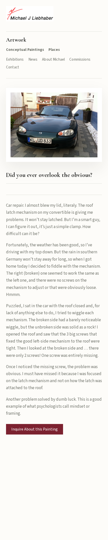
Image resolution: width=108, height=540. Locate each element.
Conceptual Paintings (25, 49)
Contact (12, 67)
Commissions (79, 59)
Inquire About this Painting (34, 429)
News (33, 59)
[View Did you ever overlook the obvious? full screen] (54, 125)
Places (54, 49)
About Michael (53, 59)
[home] (29, 13)
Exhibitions (15, 59)
